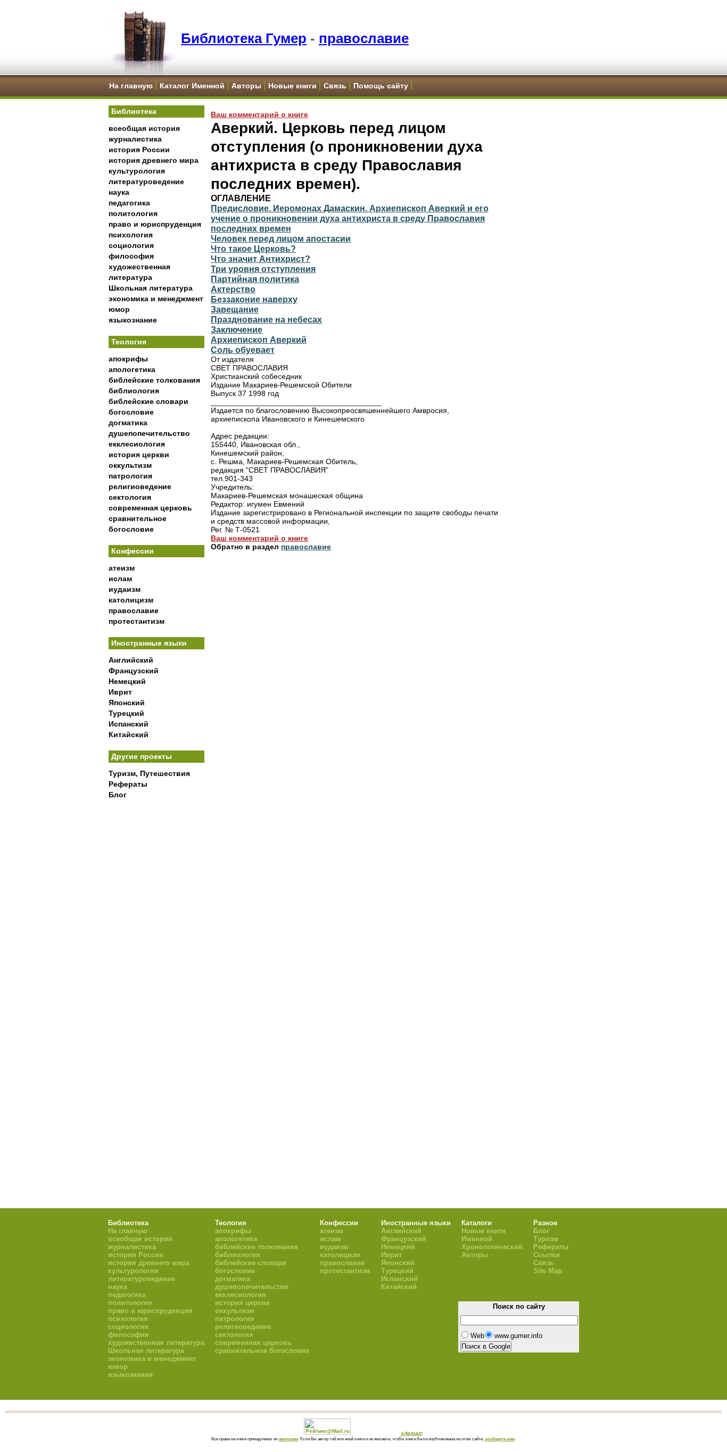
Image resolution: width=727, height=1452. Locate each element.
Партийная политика (255, 279)
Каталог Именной (192, 85)
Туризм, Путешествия (149, 773)
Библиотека (133, 111)
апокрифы (128, 358)
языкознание (133, 320)
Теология (128, 341)
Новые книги (292, 85)
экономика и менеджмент (156, 298)
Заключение (236, 329)
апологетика (132, 369)
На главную (131, 85)
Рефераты (128, 784)
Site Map (547, 1271)
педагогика (129, 203)
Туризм (545, 1239)
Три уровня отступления (263, 269)
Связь (335, 85)
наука (119, 192)
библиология (134, 390)
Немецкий (127, 681)
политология (133, 213)
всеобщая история (144, 128)
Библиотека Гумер (244, 38)
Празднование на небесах (266, 319)
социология (131, 245)
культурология (137, 171)
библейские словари (148, 401)
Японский (127, 702)
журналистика (135, 139)
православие (364, 38)
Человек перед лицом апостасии (281, 238)
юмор (119, 309)
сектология (130, 497)
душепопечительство (149, 433)
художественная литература (156, 1343)
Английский (131, 660)
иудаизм (125, 589)
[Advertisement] (156, 980)
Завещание (235, 309)
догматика (128, 422)
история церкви (139, 454)
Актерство (233, 289)
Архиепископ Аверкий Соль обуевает (259, 344)
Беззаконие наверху (254, 299)
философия (131, 256)
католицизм (131, 600)
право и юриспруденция (155, 224)
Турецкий (126, 713)
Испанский (128, 724)
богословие (131, 412)
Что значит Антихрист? (260, 258)
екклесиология (137, 444)
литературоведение (146, 181)
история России (139, 149)
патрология (130, 476)
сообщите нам (500, 1438)
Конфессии (132, 551)
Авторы (246, 85)
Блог (118, 794)
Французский (134, 670)
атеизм (122, 568)
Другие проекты (141, 756)
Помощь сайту (380, 85)
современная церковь (150, 508)
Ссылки (546, 1255)
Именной (476, 1239)
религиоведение (140, 486)
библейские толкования (154, 380)
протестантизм (136, 621)
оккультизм (130, 465)
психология (131, 234)
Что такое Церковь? (253, 248)
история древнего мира (154, 160)
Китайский (128, 734)
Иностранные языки (149, 643)
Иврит (120, 692)
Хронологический (492, 1247)
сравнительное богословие (262, 1351)
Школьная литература (151, 288)
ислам (120, 578)
